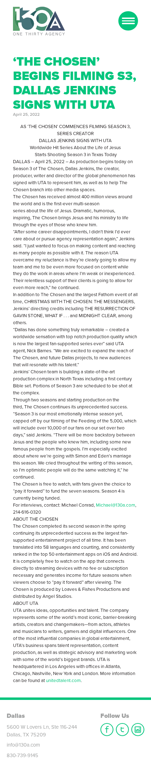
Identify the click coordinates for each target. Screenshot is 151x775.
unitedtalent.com (63, 680)
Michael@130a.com (115, 505)
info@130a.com (23, 745)
